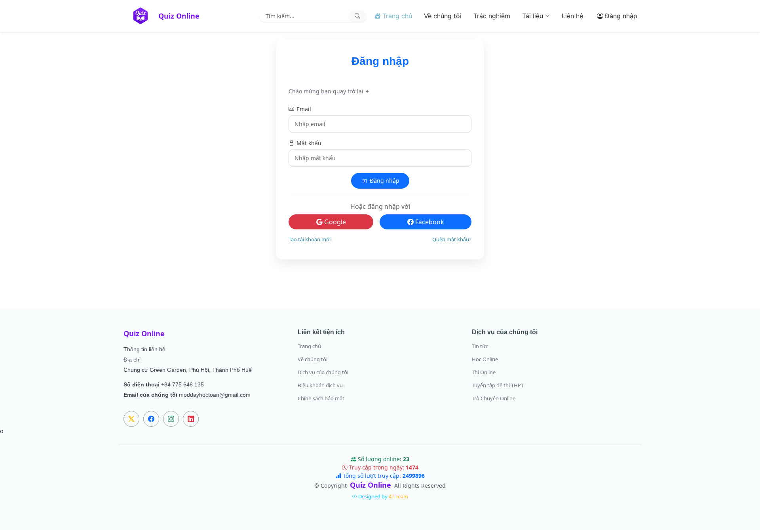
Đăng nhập (383, 180)
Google (334, 222)
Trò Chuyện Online (493, 398)
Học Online (485, 359)
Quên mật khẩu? (451, 239)
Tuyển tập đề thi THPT (498, 385)
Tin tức (480, 346)
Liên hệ (572, 16)
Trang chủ (309, 346)
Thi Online (484, 372)
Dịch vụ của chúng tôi (323, 372)
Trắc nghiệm (491, 16)
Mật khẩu (308, 143)
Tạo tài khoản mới (310, 239)
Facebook (429, 222)
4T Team (398, 496)
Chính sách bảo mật (321, 398)
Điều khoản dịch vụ (320, 385)
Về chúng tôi (443, 16)
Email (303, 109)
